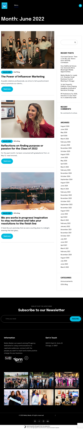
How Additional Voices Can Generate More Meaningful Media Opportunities (68, 69)
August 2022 (65, 211)
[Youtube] (48, 421)
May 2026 (64, 132)
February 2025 (65, 170)
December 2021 (66, 229)
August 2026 (65, 126)
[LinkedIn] (43, 421)
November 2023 (66, 198)
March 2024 (65, 189)
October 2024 (65, 176)
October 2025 (65, 151)
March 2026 (65, 139)
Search (75, 42)
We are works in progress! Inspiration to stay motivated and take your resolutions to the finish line (24, 221)
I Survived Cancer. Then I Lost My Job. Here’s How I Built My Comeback (69, 59)
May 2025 (64, 161)
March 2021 (64, 248)
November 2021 (66, 233)
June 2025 (64, 157)
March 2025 (65, 167)
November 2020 (66, 254)
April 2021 (64, 245)
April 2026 (64, 135)
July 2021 (64, 239)
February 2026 (65, 142)
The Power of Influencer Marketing (23, 76)
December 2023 (66, 195)
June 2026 (64, 129)
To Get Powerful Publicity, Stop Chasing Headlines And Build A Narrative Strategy (69, 87)
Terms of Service (49, 415)
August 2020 (65, 258)
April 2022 (64, 217)
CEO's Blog (64, 284)
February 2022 (65, 223)
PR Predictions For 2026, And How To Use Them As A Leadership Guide (69, 95)
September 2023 (66, 204)
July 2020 (64, 261)
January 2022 (65, 226)
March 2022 (65, 220)
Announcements (67, 281)
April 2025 (64, 164)
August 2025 (65, 154)
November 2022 (66, 208)
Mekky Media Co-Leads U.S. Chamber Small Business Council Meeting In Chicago (69, 78)
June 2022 (64, 214)
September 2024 (66, 179)
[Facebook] (35, 421)
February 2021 (65, 251)
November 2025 (66, 148)
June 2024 (64, 186)
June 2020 (64, 264)
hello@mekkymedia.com (54, 354)
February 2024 (65, 192)
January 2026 (65, 145)
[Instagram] (39, 421)
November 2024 (66, 173)
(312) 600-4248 (51, 351)
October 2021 (65, 236)
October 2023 (65, 201)
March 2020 (65, 267)
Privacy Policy (60, 415)
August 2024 (65, 182)
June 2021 (64, 242)
